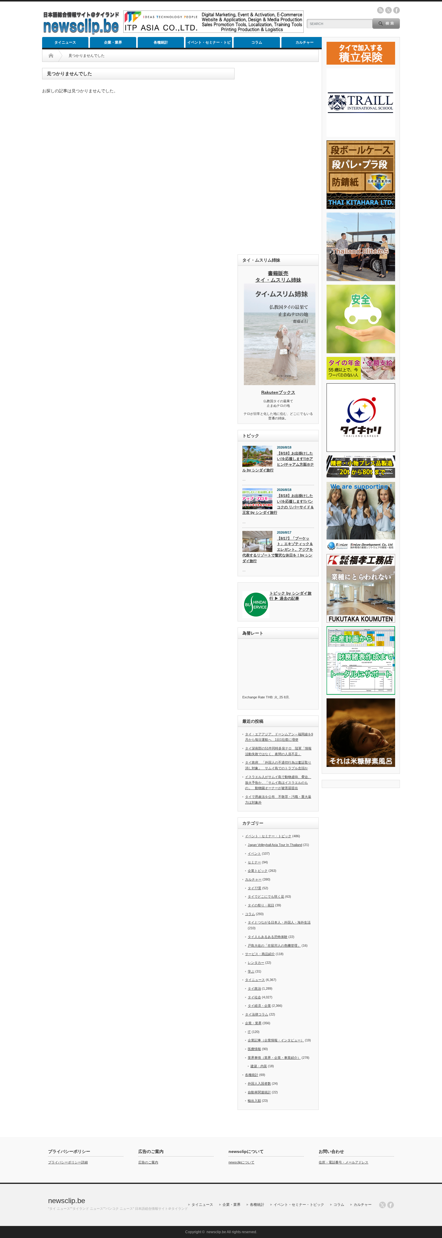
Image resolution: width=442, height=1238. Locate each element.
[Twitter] (382, 1205)
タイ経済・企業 (259, 1005)
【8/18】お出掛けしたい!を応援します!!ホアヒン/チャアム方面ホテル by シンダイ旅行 (278, 461)
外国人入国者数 (259, 1083)
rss (380, 10)
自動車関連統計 (259, 1092)
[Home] (51, 56)
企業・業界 (113, 42)
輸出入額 (254, 1100)
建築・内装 (258, 1066)
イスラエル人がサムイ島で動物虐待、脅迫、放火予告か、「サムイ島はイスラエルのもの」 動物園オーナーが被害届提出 (278, 782)
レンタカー (256, 962)
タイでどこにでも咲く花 (266, 896)
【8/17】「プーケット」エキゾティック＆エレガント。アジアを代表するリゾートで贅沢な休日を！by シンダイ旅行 (277, 549)
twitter (388, 10)
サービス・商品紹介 (260, 954)
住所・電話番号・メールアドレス (343, 1162)
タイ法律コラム (256, 1014)
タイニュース (65, 42)
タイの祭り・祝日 (261, 905)
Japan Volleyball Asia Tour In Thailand (275, 845)
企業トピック (258, 870)
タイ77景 (254, 888)
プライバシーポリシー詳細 (68, 1162)
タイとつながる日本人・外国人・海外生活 (279, 922)
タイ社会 (254, 997)
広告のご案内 (148, 1162)
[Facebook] (390, 1205)
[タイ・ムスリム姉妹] (279, 383)
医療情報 (254, 1049)
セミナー (254, 862)
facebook (396, 10)
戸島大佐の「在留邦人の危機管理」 (274, 945)
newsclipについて (241, 1162)
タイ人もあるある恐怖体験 (267, 937)
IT (249, 1032)
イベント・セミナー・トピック (209, 44)
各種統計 (161, 42)
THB (269, 697)
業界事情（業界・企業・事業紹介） (274, 1057)
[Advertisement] (278, 158)
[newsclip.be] (81, 33)
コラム (256, 42)
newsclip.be (66, 1201)
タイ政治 (254, 988)
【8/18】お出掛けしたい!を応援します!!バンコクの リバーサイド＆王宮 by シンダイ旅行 (278, 504)
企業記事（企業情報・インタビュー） (276, 1040)
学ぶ (251, 971)
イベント (254, 853)
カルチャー (305, 42)
